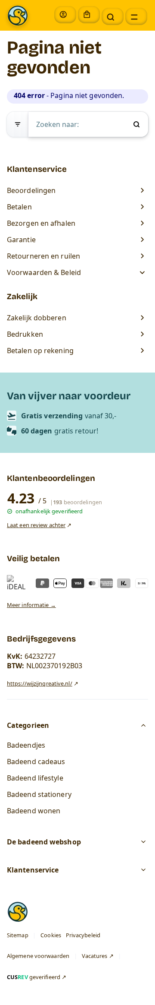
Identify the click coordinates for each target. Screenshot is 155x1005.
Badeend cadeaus (36, 761)
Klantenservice (33, 870)
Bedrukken (25, 334)
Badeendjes (26, 745)
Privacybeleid (83, 935)
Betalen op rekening (40, 350)
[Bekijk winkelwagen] (89, 14)
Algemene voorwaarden (38, 956)
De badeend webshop (44, 842)
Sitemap (17, 935)
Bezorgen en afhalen (41, 223)
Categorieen (28, 725)
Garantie (21, 239)
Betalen (19, 207)
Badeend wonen (33, 810)
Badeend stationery (39, 794)
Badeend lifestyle (35, 778)
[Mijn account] (65, 14)
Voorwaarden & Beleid (45, 272)
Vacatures (95, 956)
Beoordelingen (31, 190)
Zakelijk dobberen (36, 317)
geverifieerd (33, 977)
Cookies (50, 935)
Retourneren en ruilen (43, 256)
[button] (113, 16)
